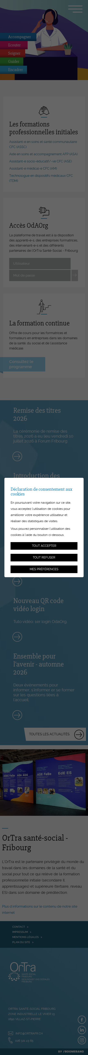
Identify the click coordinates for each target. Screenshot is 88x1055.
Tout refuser (44, 557)
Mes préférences (44, 569)
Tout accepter (44, 546)
